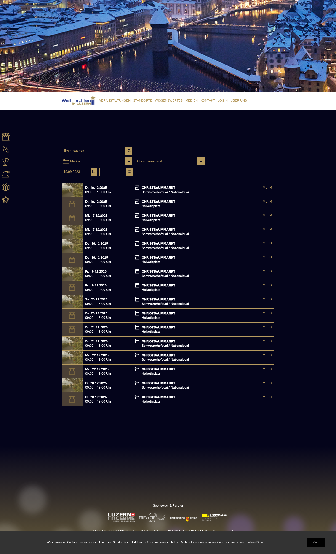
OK (315, 542)
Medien (191, 100)
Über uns (238, 100)
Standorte (142, 100)
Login (223, 100)
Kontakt (207, 100)
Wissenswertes (169, 100)
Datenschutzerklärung (250, 542)
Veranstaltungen (115, 100)
